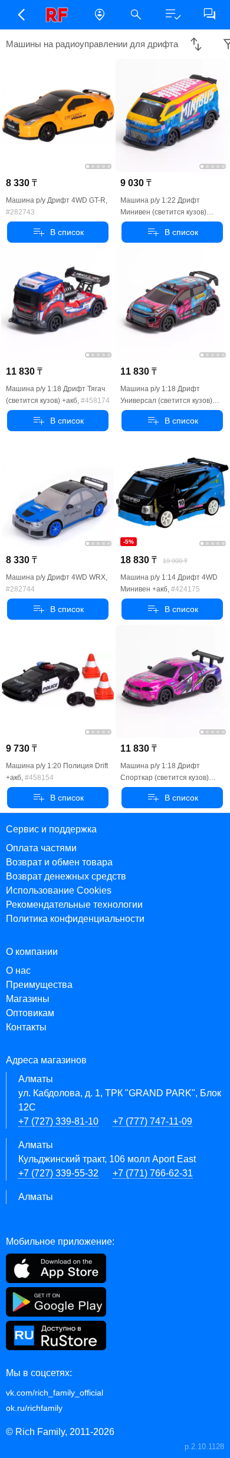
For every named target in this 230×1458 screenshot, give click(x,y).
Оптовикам (30, 1013)
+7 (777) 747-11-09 (152, 1121)
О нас (18, 971)
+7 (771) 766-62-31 (153, 1173)
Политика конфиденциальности (75, 919)
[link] (60, 14)
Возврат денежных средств (66, 876)
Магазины (28, 999)
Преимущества (39, 985)
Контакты (26, 1027)
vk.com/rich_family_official (54, 1392)
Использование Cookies (58, 890)
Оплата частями (41, 848)
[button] (20, 14)
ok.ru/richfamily (34, 1408)
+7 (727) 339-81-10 (58, 1121)
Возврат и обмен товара (59, 862)
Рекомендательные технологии (74, 905)
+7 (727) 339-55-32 (58, 1173)
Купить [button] (58, 232)
